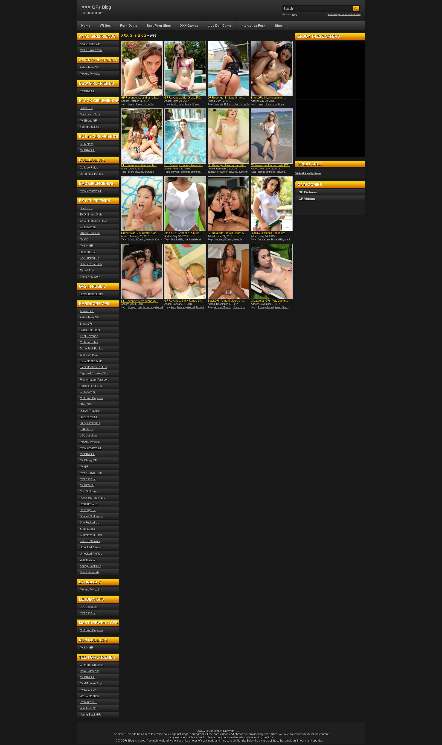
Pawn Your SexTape (92, 497)
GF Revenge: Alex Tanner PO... (227, 165)
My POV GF (87, 485)
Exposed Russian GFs (94, 373)
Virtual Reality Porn (308, 173)
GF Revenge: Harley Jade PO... (270, 165)
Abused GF (87, 311)
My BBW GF (87, 91)
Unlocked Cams (90, 547)
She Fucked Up (89, 258)
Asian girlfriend (136, 239)
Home (85, 25)
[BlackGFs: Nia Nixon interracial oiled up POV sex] (272, 68)
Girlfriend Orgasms (91, 398)
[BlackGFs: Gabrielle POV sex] (185, 203)
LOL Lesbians (88, 435)
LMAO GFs (86, 429)
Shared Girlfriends (91, 516)
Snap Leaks (87, 528)
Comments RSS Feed (350, 14)
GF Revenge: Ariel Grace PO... (183, 97)
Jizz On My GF (89, 417)
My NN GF (86, 245)
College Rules (89, 167)
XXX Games (189, 25)
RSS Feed (332, 14)
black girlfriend (193, 239)
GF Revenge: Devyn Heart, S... (227, 233)
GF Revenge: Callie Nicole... (139, 165)
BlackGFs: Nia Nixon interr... (268, 97)
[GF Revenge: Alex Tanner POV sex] (229, 136)
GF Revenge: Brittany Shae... (226, 97)
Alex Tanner (220, 171)
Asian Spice (281, 307)
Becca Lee (264, 239)
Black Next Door (90, 114)
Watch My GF (88, 560)
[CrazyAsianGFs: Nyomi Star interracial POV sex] (142, 203)
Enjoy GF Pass (89, 354)
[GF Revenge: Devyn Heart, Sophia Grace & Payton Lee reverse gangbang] (229, 203)
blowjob (139, 104)
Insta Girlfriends (89, 671)
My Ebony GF (88, 120)
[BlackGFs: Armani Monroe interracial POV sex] (229, 271)
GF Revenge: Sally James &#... (183, 300)
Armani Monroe (222, 307)
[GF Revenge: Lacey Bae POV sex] (185, 136)
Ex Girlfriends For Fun (93, 220)
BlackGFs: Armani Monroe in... (226, 300)
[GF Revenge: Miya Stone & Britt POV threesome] (142, 271)
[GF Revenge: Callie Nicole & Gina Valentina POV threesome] (142, 136)
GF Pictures (308, 192)
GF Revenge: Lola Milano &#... (140, 97)
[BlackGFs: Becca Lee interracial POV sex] (272, 203)
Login (294, 14)
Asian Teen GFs (90, 67)
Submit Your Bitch (91, 264)
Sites (279, 25)
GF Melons (86, 144)
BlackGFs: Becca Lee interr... (269, 233)
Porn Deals (128, 25)
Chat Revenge (89, 336)
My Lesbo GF (88, 479)
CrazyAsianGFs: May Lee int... (269, 300)
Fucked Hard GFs (91, 385)
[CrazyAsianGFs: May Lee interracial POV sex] (272, 271)
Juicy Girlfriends (90, 423)
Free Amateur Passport (94, 379)
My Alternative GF (91, 191)
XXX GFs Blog (96, 7)
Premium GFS (88, 504)
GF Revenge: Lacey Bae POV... (183, 165)
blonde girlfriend (266, 171)
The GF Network (90, 276)
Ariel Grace (177, 104)
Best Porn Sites (159, 25)
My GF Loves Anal (91, 50)
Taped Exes (87, 270)
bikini (131, 104)
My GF (84, 239)
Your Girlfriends (89, 572)
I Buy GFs (86, 404)
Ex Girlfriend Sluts (91, 214)
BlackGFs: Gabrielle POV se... (182, 233)
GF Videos (307, 199)
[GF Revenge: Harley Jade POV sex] (272, 136)
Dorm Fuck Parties (91, 173)
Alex (173, 307)
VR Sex (105, 25)
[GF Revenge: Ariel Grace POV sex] (185, 68)
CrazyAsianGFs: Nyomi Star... (139, 233)
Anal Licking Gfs (90, 44)
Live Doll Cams (219, 25)
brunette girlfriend (190, 171)
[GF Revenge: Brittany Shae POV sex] (229, 68)
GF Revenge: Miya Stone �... (139, 301)
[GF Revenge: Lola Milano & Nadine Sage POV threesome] (142, 68)
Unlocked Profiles (91, 553)
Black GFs (271, 104)
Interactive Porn (253, 25)
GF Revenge (88, 227)
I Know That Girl (90, 233)
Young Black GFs (90, 126)
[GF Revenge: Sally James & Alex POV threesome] (185, 271)
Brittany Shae (231, 104)
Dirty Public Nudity (91, 294)
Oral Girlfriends (89, 491)
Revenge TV (88, 251)
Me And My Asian (90, 73)
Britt (140, 307)
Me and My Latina (91, 589)
